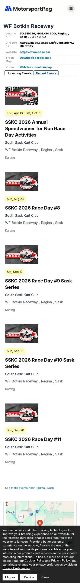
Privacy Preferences (16, 568)
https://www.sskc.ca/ (35, 52)
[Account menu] (71, 8)
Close (45, 577)
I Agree (10, 577)
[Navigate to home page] (29, 8)
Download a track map (35, 57)
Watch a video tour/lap (36, 67)
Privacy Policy (60, 560)
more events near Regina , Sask (32, 487)
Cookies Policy (34, 560)
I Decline (28, 577)
